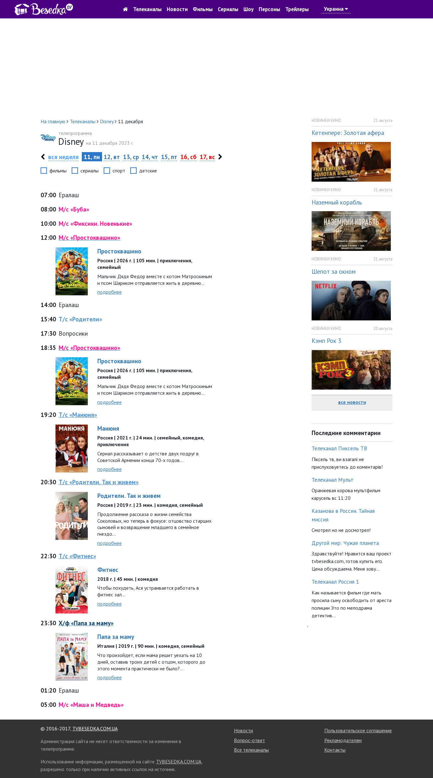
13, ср (131, 157)
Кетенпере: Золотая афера (348, 133)
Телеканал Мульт (332, 479)
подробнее (109, 292)
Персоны (269, 9)
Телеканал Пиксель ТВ (339, 448)
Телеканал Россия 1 (335, 581)
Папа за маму (115, 637)
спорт (119, 170)
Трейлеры (297, 9)
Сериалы (228, 9)
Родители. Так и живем (129, 496)
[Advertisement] (216, 67)
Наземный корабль (337, 202)
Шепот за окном (334, 271)
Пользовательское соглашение (358, 730)
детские (148, 170)
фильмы (58, 170)
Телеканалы (147, 9)
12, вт (112, 157)
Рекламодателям (343, 740)
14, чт (150, 157)
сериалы (90, 170)
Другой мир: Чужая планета (345, 543)
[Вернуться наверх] (422, 759)
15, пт (169, 157)
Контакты (335, 750)
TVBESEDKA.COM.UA (95, 728)
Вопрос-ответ (249, 740)
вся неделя (63, 157)
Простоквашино (119, 251)
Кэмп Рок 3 (326, 341)
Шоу (248, 9)
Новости (177, 9)
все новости (352, 402)
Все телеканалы (251, 750)
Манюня (108, 428)
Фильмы (203, 9)
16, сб (188, 157)
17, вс (207, 157)
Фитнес (107, 569)
